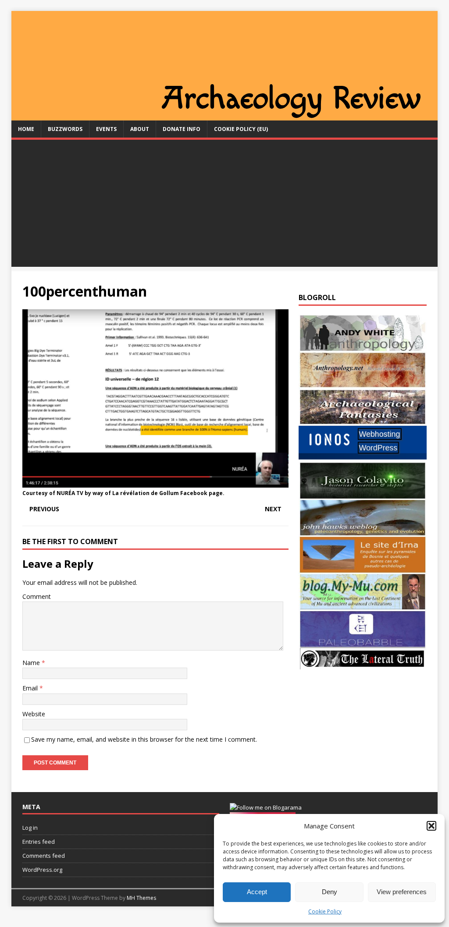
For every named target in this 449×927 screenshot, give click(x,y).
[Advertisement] (224, 205)
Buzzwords (65, 129)
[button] (431, 825)
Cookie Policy (325, 911)
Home (26, 129)
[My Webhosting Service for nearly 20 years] (363, 457)
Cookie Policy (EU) (241, 129)
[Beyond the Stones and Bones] (363, 383)
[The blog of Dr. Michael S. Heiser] (363, 642)
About (139, 129)
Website (33, 714)
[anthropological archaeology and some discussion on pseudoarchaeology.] (363, 346)
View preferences (402, 891)
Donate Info (181, 129)
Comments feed (43, 856)
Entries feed (38, 842)
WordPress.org (42, 870)
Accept (257, 891)
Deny (329, 891)
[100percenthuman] (155, 482)
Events (106, 129)
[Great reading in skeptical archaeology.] (363, 664)
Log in (30, 827)
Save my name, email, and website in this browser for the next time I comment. (144, 739)
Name (32, 662)
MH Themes (141, 898)
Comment (36, 596)
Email (30, 688)
